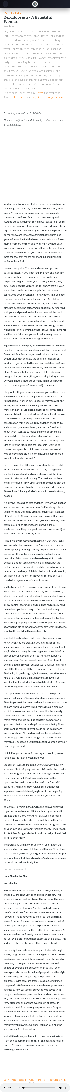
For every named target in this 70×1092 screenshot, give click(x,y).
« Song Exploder (12, 12)
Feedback (22, 1080)
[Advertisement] (35, 164)
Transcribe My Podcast (52, 1080)
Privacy (31, 1080)
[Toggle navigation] (5, 4)
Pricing (13, 1080)
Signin (6, 1080)
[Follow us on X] (64, 1080)
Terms (38, 1080)
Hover (39, 92)
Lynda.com (20, 97)
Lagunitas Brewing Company (47, 97)
